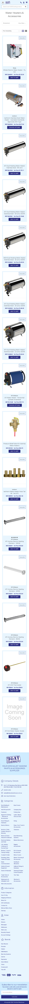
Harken (3, 949)
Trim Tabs (16, 875)
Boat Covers (17, 805)
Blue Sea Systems (6, 954)
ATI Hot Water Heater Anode (14, 731)
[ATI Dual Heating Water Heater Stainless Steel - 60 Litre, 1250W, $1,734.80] (14, 195)
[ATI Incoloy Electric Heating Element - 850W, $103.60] (14, 618)
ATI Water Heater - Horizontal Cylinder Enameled (14, 398)
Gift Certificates (5, 903)
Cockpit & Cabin (5, 855)
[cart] (26, 2)
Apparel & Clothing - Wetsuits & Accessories (6, 816)
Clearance (16, 829)
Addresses (4, 927)
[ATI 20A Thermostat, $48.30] (14, 666)
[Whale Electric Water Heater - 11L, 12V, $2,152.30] (14, 51)
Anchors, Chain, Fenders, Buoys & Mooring (5, 831)
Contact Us (4, 905)
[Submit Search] (25, 6)
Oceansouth (4, 967)
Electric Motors (5, 825)
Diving (15, 821)
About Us (3, 900)
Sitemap (3, 910)
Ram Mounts (4, 944)
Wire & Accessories (6, 883)
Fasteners (4, 812)
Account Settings (5, 935)
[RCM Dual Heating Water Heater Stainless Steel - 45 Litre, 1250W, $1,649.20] (14, 241)
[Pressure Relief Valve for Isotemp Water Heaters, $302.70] (14, 426)
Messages (4, 924)
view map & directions (9, 796)
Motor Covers (17, 855)
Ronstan (3, 946)
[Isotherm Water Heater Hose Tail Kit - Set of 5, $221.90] (14, 472)
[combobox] (14, 6)
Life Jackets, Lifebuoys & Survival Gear (4, 846)
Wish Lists (4, 930)
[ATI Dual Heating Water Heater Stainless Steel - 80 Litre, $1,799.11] (14, 149)
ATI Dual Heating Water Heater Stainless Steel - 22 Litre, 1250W (14, 350)
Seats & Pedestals (6, 870)
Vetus (2, 964)
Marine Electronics (19, 840)
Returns (3, 922)
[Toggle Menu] (3, 2)
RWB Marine (4, 951)
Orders (3, 919)
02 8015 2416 (7, 790)
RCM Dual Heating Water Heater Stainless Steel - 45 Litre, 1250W (14, 259)
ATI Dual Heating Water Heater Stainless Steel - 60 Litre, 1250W (14, 212)
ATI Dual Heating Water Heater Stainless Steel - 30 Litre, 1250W (14, 304)
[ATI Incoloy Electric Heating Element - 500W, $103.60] (14, 570)
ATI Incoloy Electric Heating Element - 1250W (14, 542)
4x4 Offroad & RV (6, 809)
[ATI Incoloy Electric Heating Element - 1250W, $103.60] (14, 520)
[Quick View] (24, 38)
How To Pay (4, 895)
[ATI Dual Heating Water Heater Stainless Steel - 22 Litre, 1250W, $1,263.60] (14, 333)
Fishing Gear (17, 812)
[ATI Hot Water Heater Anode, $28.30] (14, 712)
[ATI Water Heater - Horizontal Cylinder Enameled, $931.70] (14, 378)
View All (3, 969)
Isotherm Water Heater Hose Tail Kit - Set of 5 (14, 492)
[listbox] (11, 31)
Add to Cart (14, 77)
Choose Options (15, 127)
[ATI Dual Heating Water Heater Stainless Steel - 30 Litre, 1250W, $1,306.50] (14, 287)
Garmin (3, 956)
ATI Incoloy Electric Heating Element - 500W (14, 590)
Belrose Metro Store (6, 908)
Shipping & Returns (6, 897)
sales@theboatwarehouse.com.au (13, 793)
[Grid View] (23, 31)
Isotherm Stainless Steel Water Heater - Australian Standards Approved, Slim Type (14, 120)
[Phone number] (21, 2)
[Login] (24, 2)
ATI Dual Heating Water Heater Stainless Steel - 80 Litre (14, 167)
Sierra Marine (4, 962)
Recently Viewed (5, 932)
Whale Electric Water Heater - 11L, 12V (14, 71)
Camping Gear (17, 809)
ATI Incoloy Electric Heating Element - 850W (14, 638)
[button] (14, 23)
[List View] (26, 31)
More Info (23, 38)
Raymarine (4, 959)
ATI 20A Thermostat (14, 685)
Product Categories (6, 892)
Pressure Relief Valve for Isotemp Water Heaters (14, 444)
